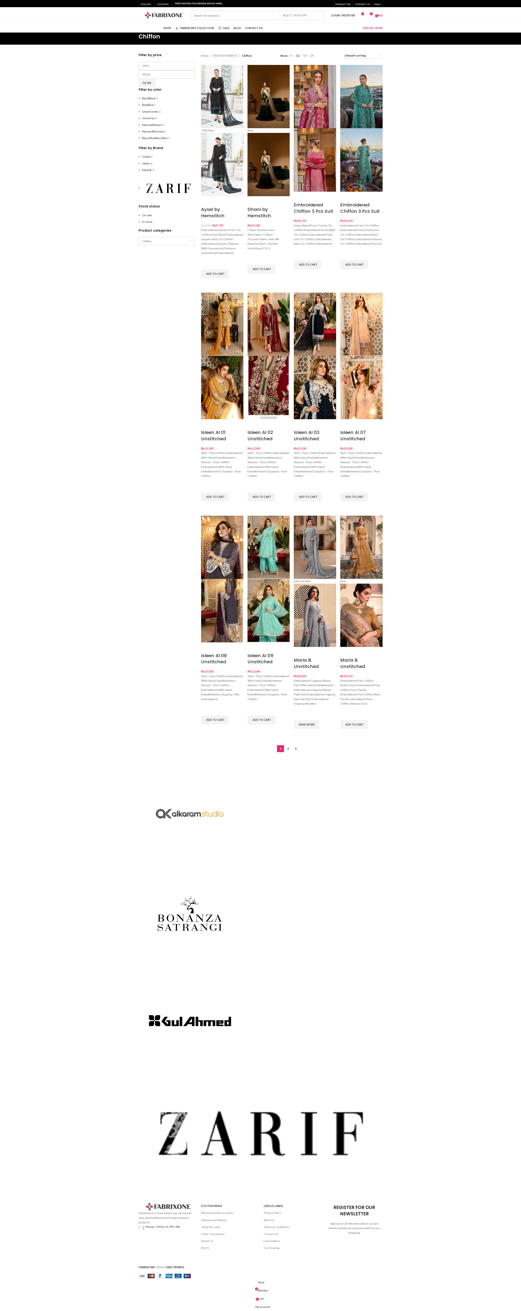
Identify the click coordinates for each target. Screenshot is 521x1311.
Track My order (210, 1227)
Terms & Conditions (276, 1227)
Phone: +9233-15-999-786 (163, 1226)
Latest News (272, 1241)
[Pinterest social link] (328, 3)
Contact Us (271, 1234)
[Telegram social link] (296, 1259)
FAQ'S (205, 1248)
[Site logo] (163, 15)
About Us (207, 1241)
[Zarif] (261, 979)
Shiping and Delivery (214, 1220)
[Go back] (133, 39)
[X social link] (312, 3)
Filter (147, 83)
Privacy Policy (272, 1213)
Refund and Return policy (217, 1213)
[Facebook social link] (307, 3)
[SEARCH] (319, 15)
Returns (269, 1220)
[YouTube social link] (323, 3)
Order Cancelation (213, 1234)
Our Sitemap (272, 1248)
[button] (215, 274)
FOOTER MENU (211, 1206)
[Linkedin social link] (289, 1259)
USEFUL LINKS (273, 1206)
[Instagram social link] (318, 3)
